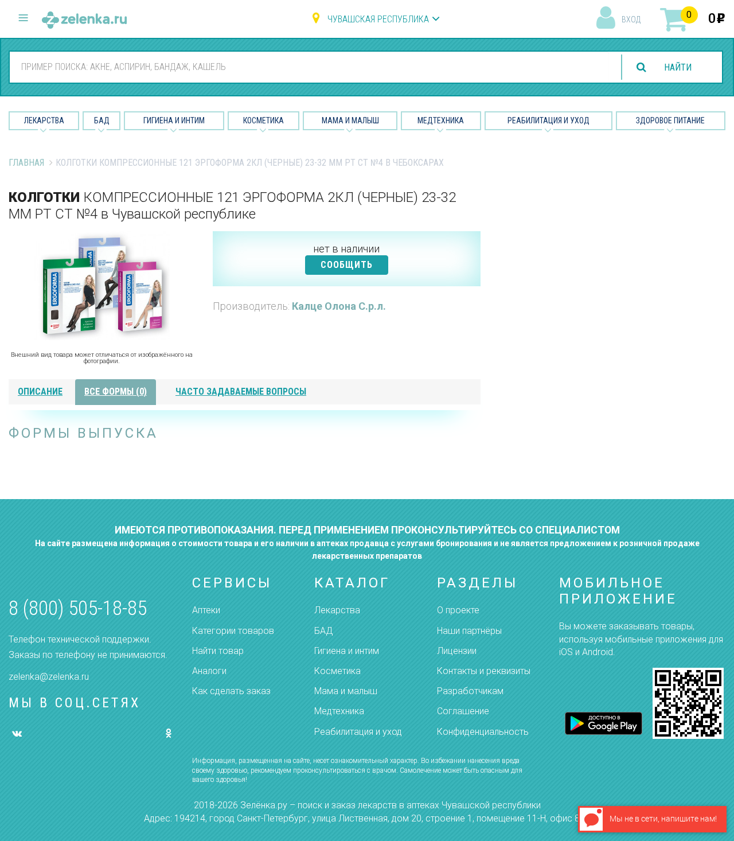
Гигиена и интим (346, 650)
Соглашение (463, 711)
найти (678, 67)
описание (40, 391)
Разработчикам (470, 691)
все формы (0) (115, 391)
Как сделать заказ (231, 691)
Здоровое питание (670, 120)
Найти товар (218, 650)
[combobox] (309, 66)
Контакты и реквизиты (483, 670)
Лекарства (44, 120)
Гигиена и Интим (174, 120)
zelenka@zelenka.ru (49, 676)
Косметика (263, 120)
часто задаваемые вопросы (240, 391)
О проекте (458, 610)
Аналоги (209, 670)
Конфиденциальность (483, 731)
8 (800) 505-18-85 (78, 608)
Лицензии (457, 650)
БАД (102, 120)
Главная (26, 162)
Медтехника (440, 120)
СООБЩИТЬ (347, 264)
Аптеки (206, 610)
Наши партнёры (469, 630)
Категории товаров (233, 630)
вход (631, 19)
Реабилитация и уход (548, 120)
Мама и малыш (350, 120)
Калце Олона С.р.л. (339, 306)
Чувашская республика (378, 19)
